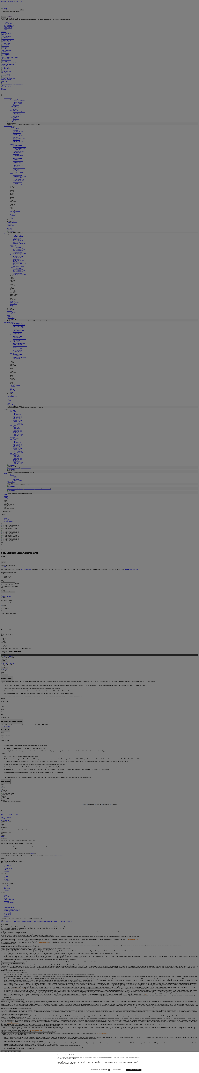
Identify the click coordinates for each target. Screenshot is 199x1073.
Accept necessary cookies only (99, 1069)
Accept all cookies (134, 1069)
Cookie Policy (66, 1066)
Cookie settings (117, 1069)
